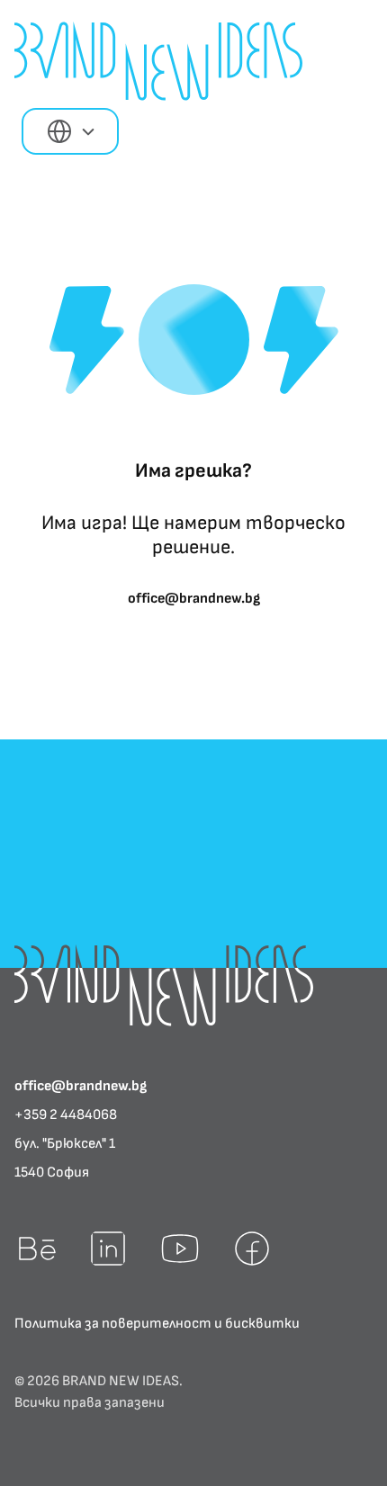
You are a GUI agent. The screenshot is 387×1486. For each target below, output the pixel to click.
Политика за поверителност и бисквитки (157, 1323)
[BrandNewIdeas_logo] (158, 61)
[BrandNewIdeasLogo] (163, 985)
